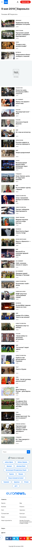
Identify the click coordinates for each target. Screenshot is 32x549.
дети (16, 486)
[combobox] (16, 452)
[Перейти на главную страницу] (6, 2)
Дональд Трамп (21, 466)
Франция (9, 466)
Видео (3, 517)
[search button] (28, 452)
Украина (11, 474)
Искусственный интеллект (16, 478)
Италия (26, 482)
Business (3, 506)
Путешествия (5, 513)
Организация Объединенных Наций (16, 470)
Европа (3, 503)
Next (2, 510)
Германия (6, 482)
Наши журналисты (6, 520)
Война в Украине (22, 462)
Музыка (21, 474)
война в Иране (9, 462)
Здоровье (17, 482)
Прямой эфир (25, 2)
